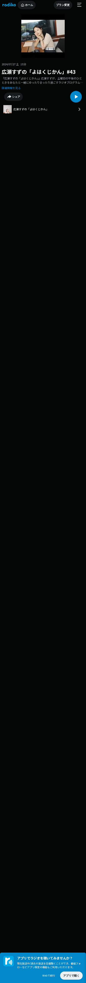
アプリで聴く (71, 975)
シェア (16, 96)
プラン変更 (63, 4)
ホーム (29, 4)
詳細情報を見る (11, 88)
